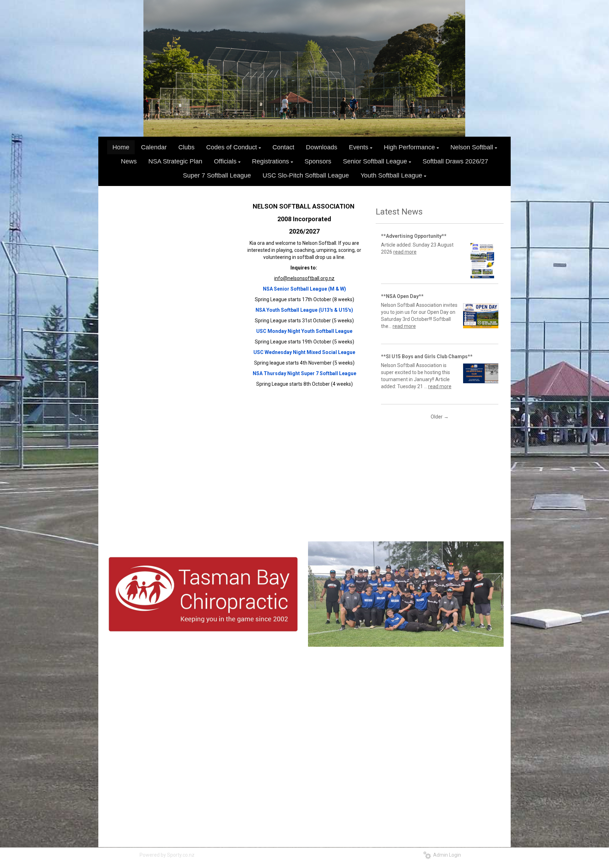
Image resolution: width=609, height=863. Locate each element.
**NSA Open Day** (402, 296)
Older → (440, 417)
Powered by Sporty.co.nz (167, 855)
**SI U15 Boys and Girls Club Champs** (427, 356)
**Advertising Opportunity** (414, 236)
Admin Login (446, 855)
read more (405, 252)
